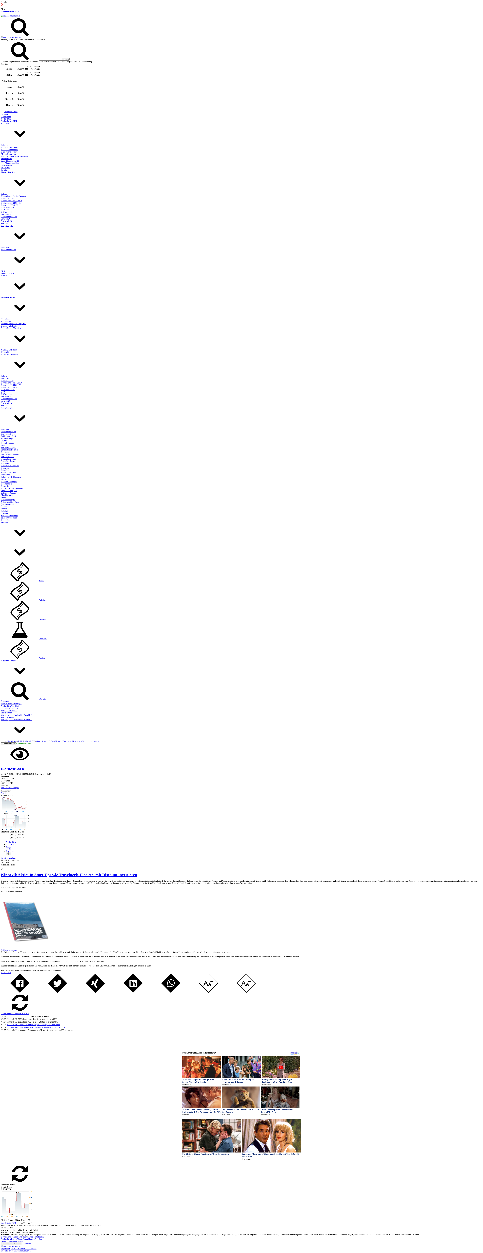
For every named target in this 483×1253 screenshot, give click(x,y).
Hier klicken (6, 973)
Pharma (4, 509)
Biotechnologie (7, 438)
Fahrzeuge (5, 452)
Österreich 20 (6, 221)
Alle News (5, 123)
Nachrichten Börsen (9, 1239)
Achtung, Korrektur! (9, 950)
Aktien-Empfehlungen (26, 1239)
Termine (4, 170)
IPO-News (5, 168)
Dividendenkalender (9, 326)
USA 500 (5, 210)
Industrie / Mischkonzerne (11, 477)
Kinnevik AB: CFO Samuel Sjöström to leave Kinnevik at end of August (36, 1027)
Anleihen (42, 600)
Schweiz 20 (5, 219)
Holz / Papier (6, 470)
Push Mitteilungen (8, 744)
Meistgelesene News (9, 154)
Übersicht (5, 352)
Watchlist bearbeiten (9, 710)
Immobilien (5, 475)
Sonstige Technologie (9, 515)
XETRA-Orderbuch (9, 350)
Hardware (5, 468)
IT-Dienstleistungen (9, 481)
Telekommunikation (9, 518)
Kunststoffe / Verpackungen (12, 488)
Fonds (41, 580)
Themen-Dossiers (8, 172)
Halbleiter (5, 463)
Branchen (5, 247)
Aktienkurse (6, 319)
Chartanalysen (6, 165)
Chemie (4, 441)
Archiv (4, 276)
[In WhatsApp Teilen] (171, 992)
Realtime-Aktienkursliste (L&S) (13, 324)
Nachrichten (6, 116)
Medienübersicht (7, 273)
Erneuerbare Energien (9, 450)
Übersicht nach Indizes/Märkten (13, 196)
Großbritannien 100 (9, 216)
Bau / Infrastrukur (8, 434)
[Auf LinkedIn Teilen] (133, 992)
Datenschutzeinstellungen (11, 1244)
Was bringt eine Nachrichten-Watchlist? (16, 715)
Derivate (42, 619)
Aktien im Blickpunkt (9, 147)
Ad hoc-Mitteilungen (10, 11)
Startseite (4, 114)
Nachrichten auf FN (9, 121)
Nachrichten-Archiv (15, 1241)
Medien (4, 271)
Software (4, 513)
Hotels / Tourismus (8, 472)
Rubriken (4, 145)
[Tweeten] (57, 992)
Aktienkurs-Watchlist (9, 708)
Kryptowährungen (8, 660)
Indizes (4, 194)
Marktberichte (6, 159)
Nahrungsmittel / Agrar (10, 502)
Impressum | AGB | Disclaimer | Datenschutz (18, 1248)
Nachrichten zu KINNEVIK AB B (15, 1014)
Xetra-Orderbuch (20, 1237)
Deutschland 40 (7, 198)
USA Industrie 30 (8, 207)
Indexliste (5, 378)
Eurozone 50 (6, 214)
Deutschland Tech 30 (9, 205)
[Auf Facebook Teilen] (20, 992)
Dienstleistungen (7, 443)
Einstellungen (6, 713)
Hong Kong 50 (7, 226)
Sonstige (4, 793)
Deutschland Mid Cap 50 (11, 203)
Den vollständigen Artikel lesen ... (14, 887)
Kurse (8, 846)
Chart (8, 849)
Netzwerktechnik (8, 504)
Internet (4, 479)
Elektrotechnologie (8, 447)
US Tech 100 (6, 212)
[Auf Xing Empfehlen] (95, 992)
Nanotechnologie (8, 500)
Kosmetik (5, 486)
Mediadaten (26, 1244)
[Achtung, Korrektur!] (25, 948)
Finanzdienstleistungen (10, 454)
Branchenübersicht (8, 249)
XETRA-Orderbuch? (9, 354)
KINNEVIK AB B (9, 1223)
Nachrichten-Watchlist (10, 706)
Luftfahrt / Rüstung (8, 493)
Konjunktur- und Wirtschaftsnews (14, 156)
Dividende (10, 851)
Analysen (10, 844)
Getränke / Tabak (8, 461)
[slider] (5, 866)
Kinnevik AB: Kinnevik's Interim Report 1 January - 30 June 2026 (33, 1025)
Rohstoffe (5, 511)
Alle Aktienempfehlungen (11, 163)
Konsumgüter (6, 484)
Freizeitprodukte (7, 457)
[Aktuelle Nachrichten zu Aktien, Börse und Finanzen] (11, 16)
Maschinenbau (7, 495)
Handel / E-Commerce (10, 466)
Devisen (42, 658)
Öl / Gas (4, 506)
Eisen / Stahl (6, 445)
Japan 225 (5, 223)
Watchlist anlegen (8, 717)
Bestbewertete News (9, 152)
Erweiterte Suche (10, 112)
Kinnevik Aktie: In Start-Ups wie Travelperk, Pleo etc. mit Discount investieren (69, 875)
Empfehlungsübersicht (10, 161)
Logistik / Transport (9, 491)
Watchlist (42, 699)
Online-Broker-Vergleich (11, 328)
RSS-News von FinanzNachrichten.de (16, 1251)
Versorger (5, 522)
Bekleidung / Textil (8, 436)
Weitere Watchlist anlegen (11, 704)
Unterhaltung (6, 520)
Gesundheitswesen (8, 459)
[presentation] (7, 853)
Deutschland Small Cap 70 (11, 201)
